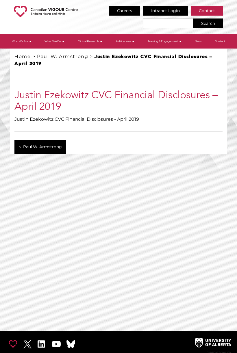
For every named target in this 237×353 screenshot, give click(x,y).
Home (22, 56)
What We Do (53, 41)
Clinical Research (88, 41)
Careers (124, 10)
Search (208, 23)
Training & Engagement (163, 41)
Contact (207, 10)
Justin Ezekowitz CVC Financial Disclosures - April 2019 (76, 119)
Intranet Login (165, 10)
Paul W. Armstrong (62, 56)
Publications (124, 41)
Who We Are (20, 41)
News (198, 41)
